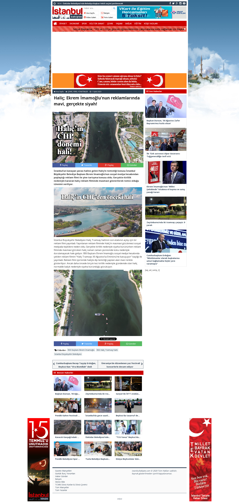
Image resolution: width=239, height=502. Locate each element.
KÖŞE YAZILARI (151, 23)
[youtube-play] (184, 3)
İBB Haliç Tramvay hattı (107, 350)
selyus (119, 499)
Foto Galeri (108, 17)
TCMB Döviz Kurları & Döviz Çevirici (71, 484)
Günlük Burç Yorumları (65, 473)
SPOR (84, 23)
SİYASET (63, 23)
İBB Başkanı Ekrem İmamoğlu (81, 350)
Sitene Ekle (60, 482)
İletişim (106, 13)
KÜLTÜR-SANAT (96, 23)
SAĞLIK (128, 23)
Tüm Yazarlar (61, 490)
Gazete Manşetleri (63, 470)
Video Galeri (91, 17)
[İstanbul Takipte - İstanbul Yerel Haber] (67, 12)
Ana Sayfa (90, 13)
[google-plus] (177, 3)
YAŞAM (119, 23)
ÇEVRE (110, 23)
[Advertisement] (119, 52)
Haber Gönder (61, 476)
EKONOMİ (74, 23)
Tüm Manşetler (62, 487)
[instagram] (180, 3)
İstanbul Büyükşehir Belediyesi (67, 354)
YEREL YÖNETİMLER (80, 91)
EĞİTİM (137, 23)
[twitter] (173, 3)
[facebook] (170, 3)
